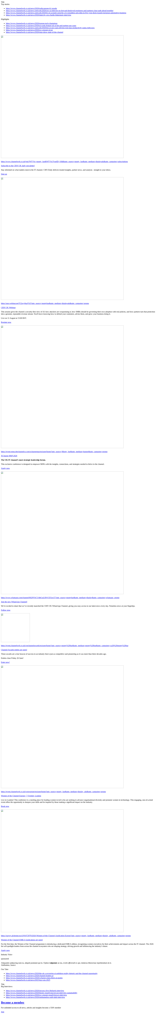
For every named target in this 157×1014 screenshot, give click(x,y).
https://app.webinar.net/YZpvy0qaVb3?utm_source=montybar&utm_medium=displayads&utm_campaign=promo (45, 303)
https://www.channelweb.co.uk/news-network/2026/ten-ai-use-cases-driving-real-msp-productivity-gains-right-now (50, 28)
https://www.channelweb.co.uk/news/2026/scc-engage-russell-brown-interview (36, 995)
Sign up (4, 174)
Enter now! (5, 662)
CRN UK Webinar (8, 308)
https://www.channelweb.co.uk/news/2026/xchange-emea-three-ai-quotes (34, 978)
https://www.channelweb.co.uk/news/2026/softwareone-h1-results (31, 8)
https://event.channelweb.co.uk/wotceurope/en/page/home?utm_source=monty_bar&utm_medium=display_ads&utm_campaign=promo (53, 792)
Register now (6, 322)
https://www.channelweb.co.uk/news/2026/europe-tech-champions (31, 23)
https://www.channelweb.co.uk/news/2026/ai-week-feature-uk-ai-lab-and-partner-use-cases (41, 26)
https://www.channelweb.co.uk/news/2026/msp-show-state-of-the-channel (34, 32)
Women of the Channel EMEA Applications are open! (22, 940)
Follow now (5, 610)
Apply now (5, 468)
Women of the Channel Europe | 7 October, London (21, 796)
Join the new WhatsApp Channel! (14, 602)
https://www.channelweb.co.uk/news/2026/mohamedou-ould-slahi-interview (35, 997)
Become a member (12, 1002)
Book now (5, 806)
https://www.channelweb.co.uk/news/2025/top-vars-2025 (28, 980)
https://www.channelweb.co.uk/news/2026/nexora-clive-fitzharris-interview (35, 991)
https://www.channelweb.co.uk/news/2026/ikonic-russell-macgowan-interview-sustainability (41, 993)
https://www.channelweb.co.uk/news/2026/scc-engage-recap (29, 30)
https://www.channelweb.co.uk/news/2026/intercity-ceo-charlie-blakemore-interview (38, 15)
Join (2, 1012)
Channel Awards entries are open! (14, 650)
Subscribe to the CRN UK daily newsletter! (18, 166)
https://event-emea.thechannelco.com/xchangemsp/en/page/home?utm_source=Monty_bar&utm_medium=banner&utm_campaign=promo (54, 452)
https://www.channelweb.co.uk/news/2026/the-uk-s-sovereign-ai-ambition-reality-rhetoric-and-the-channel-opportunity (52, 973)
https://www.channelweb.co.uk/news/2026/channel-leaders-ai (29, 976)
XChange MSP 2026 (9, 456)
